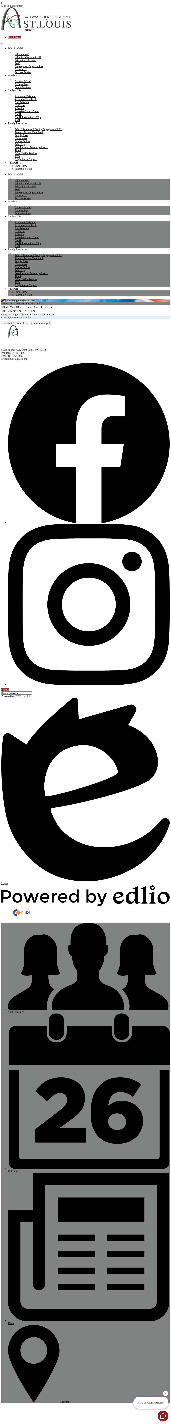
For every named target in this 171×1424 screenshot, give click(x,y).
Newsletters (21, 138)
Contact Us (21, 69)
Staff (17, 63)
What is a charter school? (28, 57)
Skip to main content (12, 5)
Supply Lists (21, 135)
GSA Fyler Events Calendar (16, 317)
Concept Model (23, 81)
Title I (18, 150)
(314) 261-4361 (17, 352)
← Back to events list (15, 323)
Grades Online (22, 141)
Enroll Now (14, 37)
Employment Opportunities (29, 66)
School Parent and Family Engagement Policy (39, 129)
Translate (26, 696)
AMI (17, 120)
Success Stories (23, 72)
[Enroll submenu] (21, 163)
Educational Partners (25, 60)
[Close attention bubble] (165, 1393)
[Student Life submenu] (9, 94)
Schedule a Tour (23, 168)
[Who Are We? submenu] (9, 52)
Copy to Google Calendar (15, 314)
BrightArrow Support (26, 159)
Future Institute (23, 87)
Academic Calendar (25, 96)
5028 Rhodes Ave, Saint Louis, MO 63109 (24, 349)
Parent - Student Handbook (29, 132)
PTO (17, 156)
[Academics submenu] (9, 79)
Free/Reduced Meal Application (31, 147)
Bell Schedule (22, 102)
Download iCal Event (43, 314)
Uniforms (20, 105)
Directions (65, 1401)
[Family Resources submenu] (9, 127)
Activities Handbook (26, 99)
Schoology (20, 144)
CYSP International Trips (28, 117)
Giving (5, 689)
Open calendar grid (40, 323)
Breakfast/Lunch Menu (27, 111)
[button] (9, 178)
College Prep (21, 84)
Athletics (19, 108)
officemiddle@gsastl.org (14, 358)
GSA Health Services (26, 153)
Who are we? (22, 54)
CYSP (18, 114)
